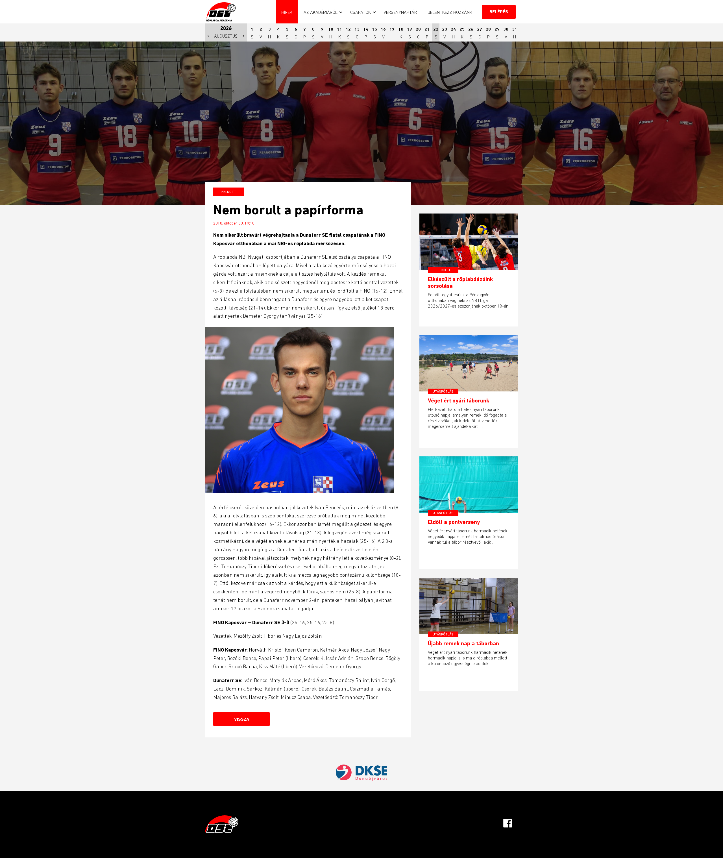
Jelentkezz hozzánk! (451, 12)
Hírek (286, 12)
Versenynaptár (400, 12)
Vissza (241, 719)
